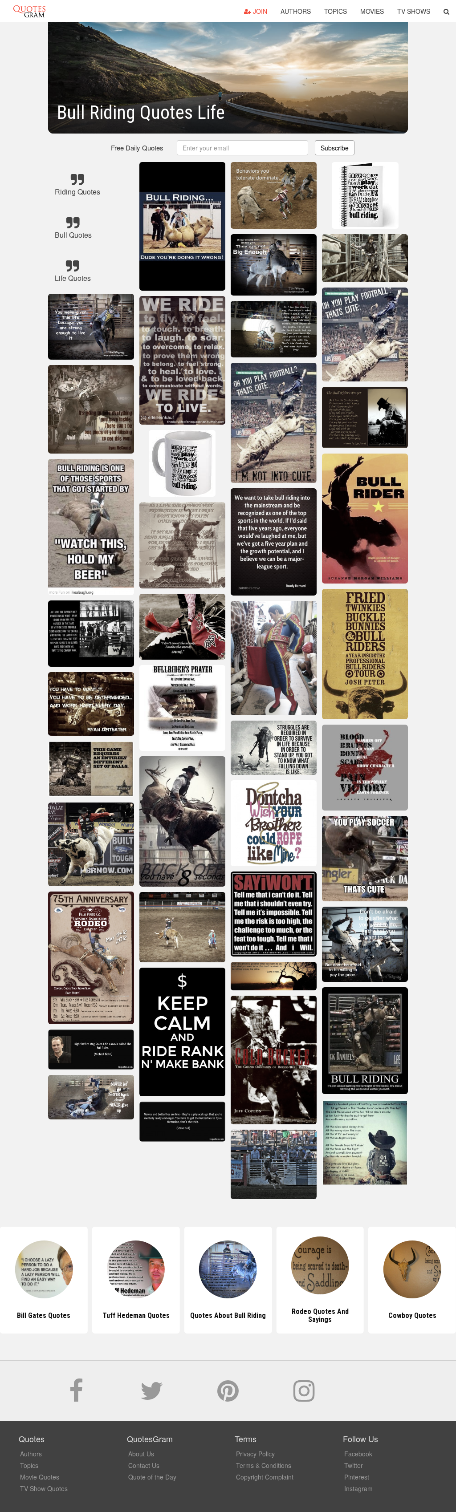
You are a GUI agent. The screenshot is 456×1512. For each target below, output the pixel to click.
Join (259, 11)
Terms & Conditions (263, 1465)
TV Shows (413, 11)
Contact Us (143, 1465)
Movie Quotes (39, 1476)
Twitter (353, 1465)
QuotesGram (29, 11)
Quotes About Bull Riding (136, 1315)
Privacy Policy (255, 1453)
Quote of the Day (152, 1476)
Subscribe (335, 147)
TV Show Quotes (44, 1488)
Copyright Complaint (264, 1476)
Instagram (358, 1488)
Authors (296, 11)
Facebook (358, 1453)
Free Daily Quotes (137, 147)
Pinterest (356, 1476)
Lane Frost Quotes (412, 1315)
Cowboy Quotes (320, 1315)
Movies (372, 11)
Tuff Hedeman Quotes (43, 1315)
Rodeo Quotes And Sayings (228, 1315)
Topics (335, 11)
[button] (446, 11)
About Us (141, 1453)
